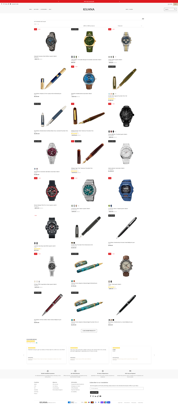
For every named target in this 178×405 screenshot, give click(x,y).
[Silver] (74, 205)
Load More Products (89, 330)
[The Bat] (113, 131)
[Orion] (74, 281)
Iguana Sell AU (53, 402)
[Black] (109, 205)
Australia (36, 389)
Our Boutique (56, 387)
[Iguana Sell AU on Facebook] (1, 4)
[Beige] (109, 281)
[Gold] (113, 320)
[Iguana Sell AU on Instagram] (3, 4)
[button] (31, 9)
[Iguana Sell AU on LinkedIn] (6, 4)
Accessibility (74, 391)
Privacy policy (133, 402)
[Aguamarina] (74, 57)
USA (35, 386)
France (35, 393)
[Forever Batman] (111, 131)
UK (34, 387)
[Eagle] (72, 281)
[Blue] (109, 57)
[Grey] (37, 281)
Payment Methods (75, 389)
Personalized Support (58, 389)
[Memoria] (72, 242)
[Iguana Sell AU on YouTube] (10, 4)
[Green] (111, 57)
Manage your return (75, 386)
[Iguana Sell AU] (88, 9)
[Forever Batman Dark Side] (109, 131)
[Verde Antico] (113, 94)
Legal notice (120, 402)
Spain (35, 384)
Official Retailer (74, 387)
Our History (55, 386)
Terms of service (127, 402)
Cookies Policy (140, 402)
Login (170, 4)
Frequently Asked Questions (77, 384)
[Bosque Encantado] (76, 57)
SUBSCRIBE (94, 392)
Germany (36, 391)
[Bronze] (113, 57)
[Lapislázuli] (72, 57)
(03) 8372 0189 (15, 4)
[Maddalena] (111, 94)
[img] (89, 341)
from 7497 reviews (31, 342)
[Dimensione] (74, 242)
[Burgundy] (37, 169)
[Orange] (76, 205)
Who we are (55, 384)
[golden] (35, 281)
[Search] (175, 9)
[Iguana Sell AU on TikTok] (8, 4)
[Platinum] (109, 320)
